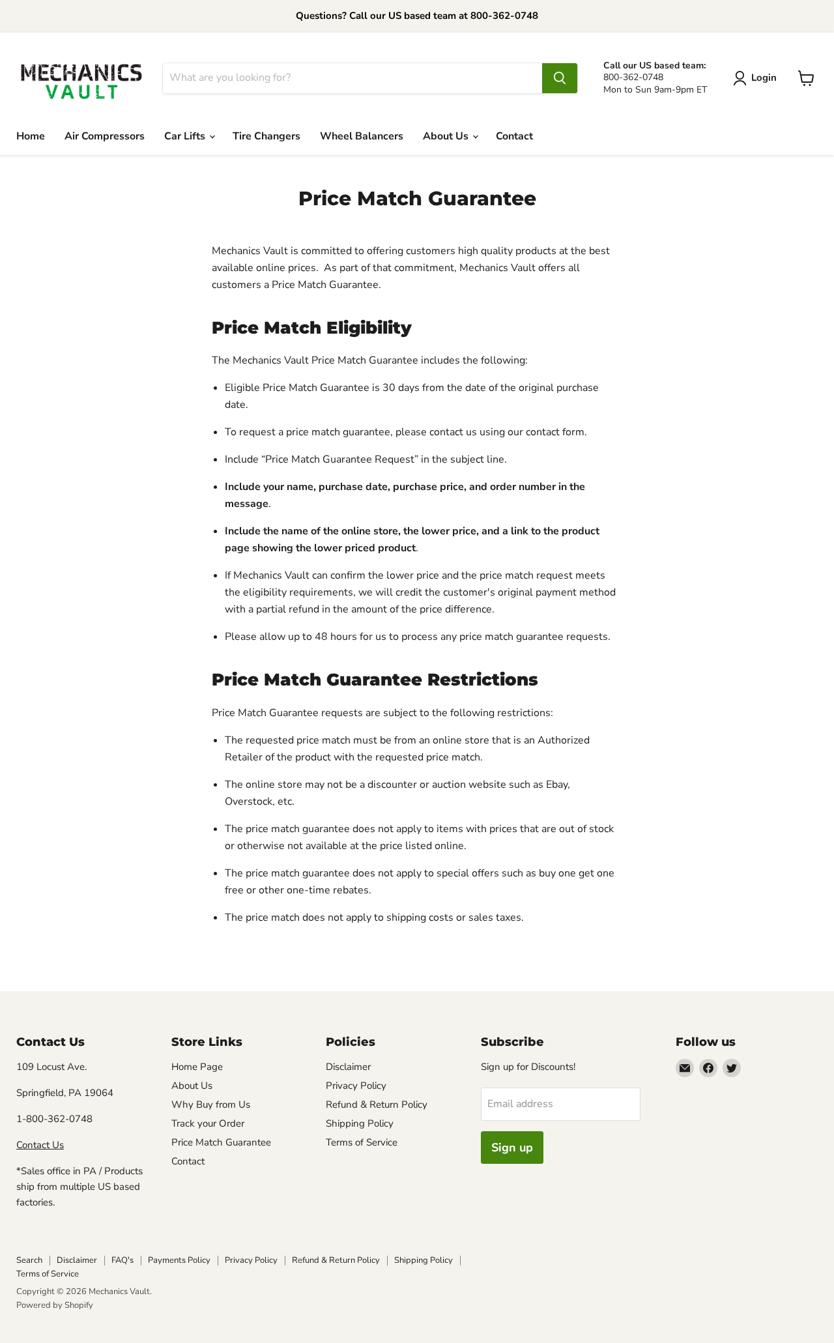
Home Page (197, 1066)
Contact (514, 136)
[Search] (559, 78)
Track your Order (207, 1123)
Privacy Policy (356, 1085)
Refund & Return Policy (376, 1104)
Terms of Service (361, 1142)
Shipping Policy (360, 1123)
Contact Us (40, 1144)
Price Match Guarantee (221, 1142)
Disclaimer (348, 1066)
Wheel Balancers (361, 136)
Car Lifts (186, 136)
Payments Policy (179, 1260)
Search (29, 1260)
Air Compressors (105, 136)
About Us (447, 136)
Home (30, 136)
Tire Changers (266, 136)
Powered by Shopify (54, 1305)
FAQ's (122, 1260)
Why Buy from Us (210, 1104)
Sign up (512, 1147)
